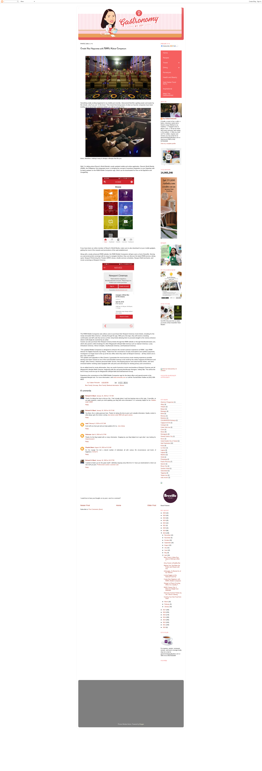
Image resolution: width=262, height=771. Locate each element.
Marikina (163, 454)
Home (118, 505)
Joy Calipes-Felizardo (169, 118)
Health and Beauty (170, 77)
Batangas (163, 411)
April (165, 555)
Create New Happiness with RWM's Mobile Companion (172, 580)
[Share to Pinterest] (127, 383)
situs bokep (121, 426)
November (167, 537)
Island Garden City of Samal (169, 441)
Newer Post (85, 505)
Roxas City (164, 466)
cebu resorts (164, 477)
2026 (164, 513)
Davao (162, 432)
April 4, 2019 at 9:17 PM (99, 434)
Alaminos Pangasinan (167, 402)
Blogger (141, 724)
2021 (164, 525)
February (167, 604)
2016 (164, 612)
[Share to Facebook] (125, 383)
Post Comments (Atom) (96, 509)
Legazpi (163, 452)
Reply (87, 404)
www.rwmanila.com (119, 377)
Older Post (151, 505)
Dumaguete (164, 434)
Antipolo (163, 406)
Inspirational (167, 89)
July (165, 547)
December (167, 535)
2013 (164, 620)
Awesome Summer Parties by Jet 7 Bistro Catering (173, 593)
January (166, 606)
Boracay (163, 416)
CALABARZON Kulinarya (168, 420)
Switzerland (164, 470)
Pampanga (164, 459)
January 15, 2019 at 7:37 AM (105, 396)
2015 (164, 615)
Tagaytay (163, 473)
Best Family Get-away (91, 385)
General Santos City (167, 436)
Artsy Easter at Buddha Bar (172, 563)
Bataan (163, 409)
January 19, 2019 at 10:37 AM (105, 410)
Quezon (163, 464)
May (165, 552)
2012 (164, 622)
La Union (163, 448)
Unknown (88, 434)
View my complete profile (168, 143)
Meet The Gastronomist (168, 94)
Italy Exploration (165, 443)
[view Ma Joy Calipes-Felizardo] (171, 370)
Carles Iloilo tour (165, 427)
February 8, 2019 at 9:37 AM (97, 423)
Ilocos (162, 439)
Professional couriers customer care (108, 464)
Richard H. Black (90, 396)
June (166, 550)
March (166, 601)
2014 (164, 617)
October (166, 540)
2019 (164, 530)
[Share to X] (123, 383)
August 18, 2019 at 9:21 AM (103, 447)
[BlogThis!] (121, 383)
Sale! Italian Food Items (169, 83)
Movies (122, 385)
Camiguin (163, 425)
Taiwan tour (164, 475)
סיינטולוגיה (95, 452)
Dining (165, 68)
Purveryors (167, 72)
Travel (165, 63)
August (166, 545)
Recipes (166, 58)
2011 (164, 625)
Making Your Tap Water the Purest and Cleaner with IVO (172, 567)
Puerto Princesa (165, 461)
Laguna (163, 450)
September (167, 542)
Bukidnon (163, 418)
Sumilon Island (165, 468)
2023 (164, 520)
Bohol (162, 413)
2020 (164, 528)
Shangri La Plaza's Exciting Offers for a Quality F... (172, 584)
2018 (164, 533)
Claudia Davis (89, 447)
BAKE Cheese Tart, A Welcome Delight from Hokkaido (171, 589)
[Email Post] (115, 382)
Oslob (162, 457)
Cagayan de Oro (165, 422)
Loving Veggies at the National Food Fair (170, 576)
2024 (164, 518)
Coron (162, 429)
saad (86, 423)
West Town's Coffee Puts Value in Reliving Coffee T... (172, 559)
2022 (164, 523)
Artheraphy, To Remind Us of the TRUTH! (172, 571)
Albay (162, 404)
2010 (164, 627)
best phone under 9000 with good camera (120, 415)
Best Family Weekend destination (109, 385)
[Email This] (119, 383)
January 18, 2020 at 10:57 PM (105, 460)
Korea (162, 445)
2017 (164, 610)
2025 (164, 515)
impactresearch (89, 439)
